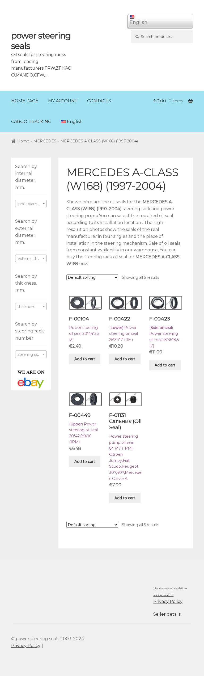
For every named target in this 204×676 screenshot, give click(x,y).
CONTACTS (99, 100)
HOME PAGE (25, 100)
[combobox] (31, 203)
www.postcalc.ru (163, 595)
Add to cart (84, 359)
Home (23, 141)
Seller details (167, 614)
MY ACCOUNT (63, 100)
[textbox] (30, 204)
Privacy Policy (167, 601)
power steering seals (41, 40)
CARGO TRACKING (31, 121)
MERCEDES (44, 141)
